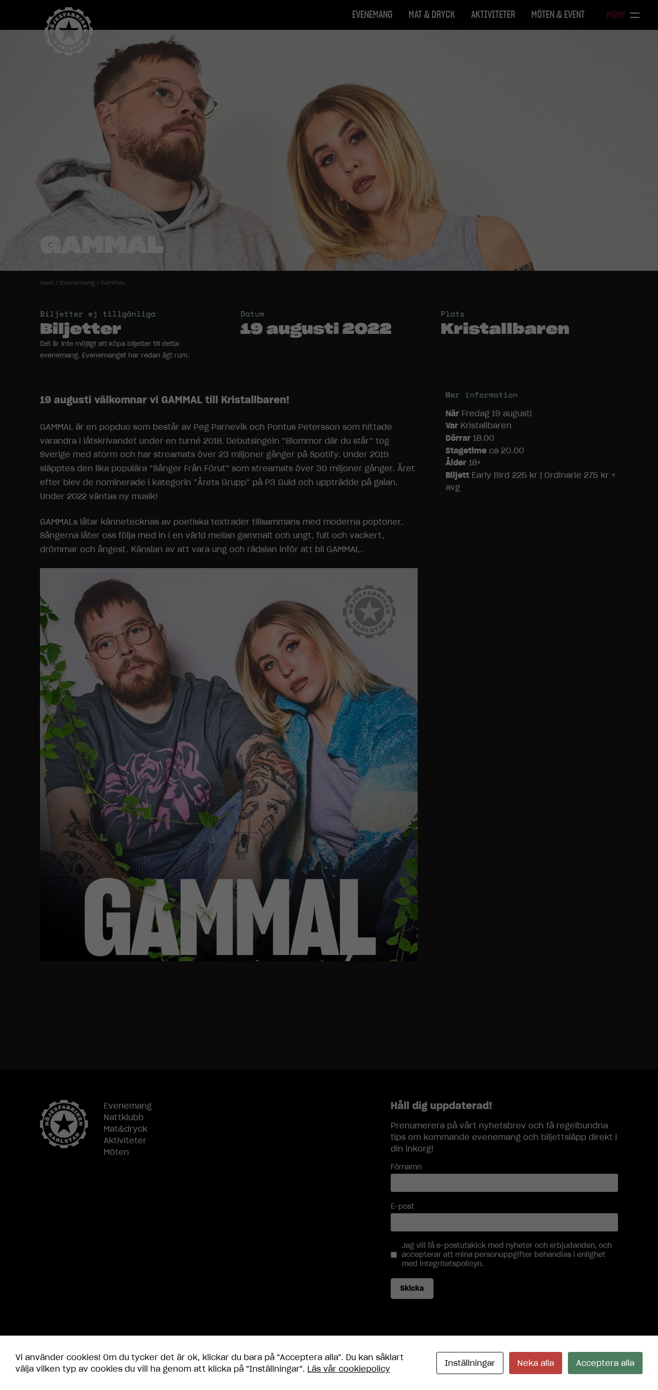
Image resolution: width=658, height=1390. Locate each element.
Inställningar (470, 1363)
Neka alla (535, 1363)
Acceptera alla (605, 1363)
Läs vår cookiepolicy (348, 1369)
